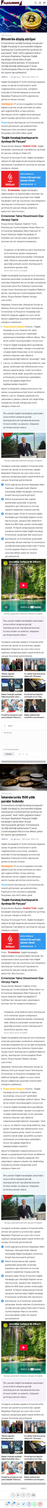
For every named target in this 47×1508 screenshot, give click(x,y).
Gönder (9, 754)
